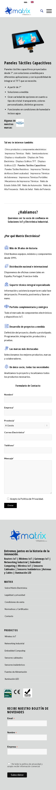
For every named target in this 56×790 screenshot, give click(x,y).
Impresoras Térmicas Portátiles (33, 177)
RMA (25, 2)
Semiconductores (40, 153)
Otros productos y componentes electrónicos (25, 149)
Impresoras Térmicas (14, 153)
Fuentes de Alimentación (16, 672)
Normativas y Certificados (16, 609)
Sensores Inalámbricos (29, 569)
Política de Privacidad (31, 498)
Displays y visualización (15, 157)
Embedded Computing (15, 650)
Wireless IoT (24, 566)
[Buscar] (40, 11)
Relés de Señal (26, 189)
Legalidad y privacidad (15, 595)
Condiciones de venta (14, 602)
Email (11, 718)
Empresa (12, 747)
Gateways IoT (41, 558)
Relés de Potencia (42, 189)
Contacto (9, 616)
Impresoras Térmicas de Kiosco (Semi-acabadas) (27, 171)
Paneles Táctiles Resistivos (17, 169)
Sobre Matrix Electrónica (16, 588)
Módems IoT (25, 558)
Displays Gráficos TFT (26, 161)
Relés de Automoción (32, 185)
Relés (28, 153)
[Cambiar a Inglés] (32, 2)
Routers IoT (10, 558)
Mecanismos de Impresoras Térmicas (22, 181)
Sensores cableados (14, 657)
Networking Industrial (16, 562)
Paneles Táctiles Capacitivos (32, 165)
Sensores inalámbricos (15, 665)
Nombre (12, 732)
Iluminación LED (23, 572)
